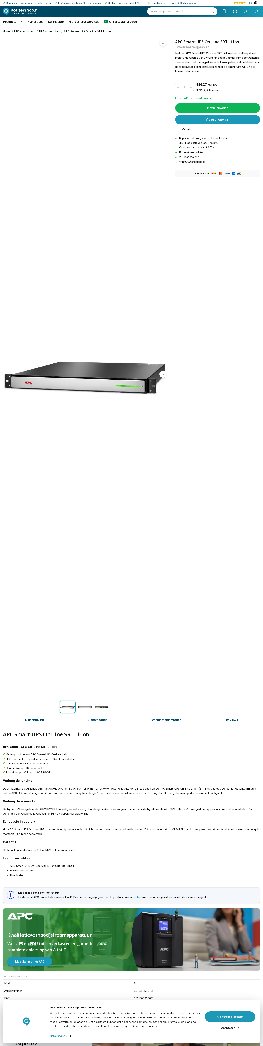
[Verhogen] (191, 87)
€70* (138, 3)
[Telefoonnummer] (224, 11)
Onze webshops (156, 3)
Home (6, 31)
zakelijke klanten (218, 138)
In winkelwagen (217, 108)
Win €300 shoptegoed (184, 3)
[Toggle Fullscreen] (163, 42)
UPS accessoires (49, 31)
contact (137, 897)
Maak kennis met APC (30, 961)
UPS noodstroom (24, 31)
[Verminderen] (178, 87)
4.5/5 (250, 3)
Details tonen (58, 1035)
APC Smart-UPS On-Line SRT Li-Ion (87, 31)
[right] (163, 374)
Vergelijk (187, 129)
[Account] (246, 11)
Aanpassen (228, 1027)
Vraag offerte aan (217, 119)
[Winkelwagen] (256, 11)
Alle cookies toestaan (230, 1016)
